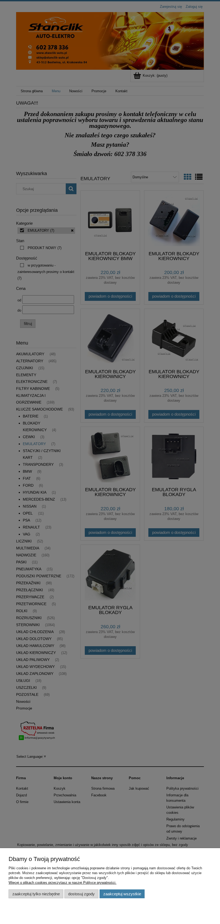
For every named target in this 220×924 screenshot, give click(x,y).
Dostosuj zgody (81, 894)
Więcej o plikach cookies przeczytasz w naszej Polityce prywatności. (62, 883)
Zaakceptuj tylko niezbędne (36, 894)
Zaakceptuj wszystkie (122, 894)
